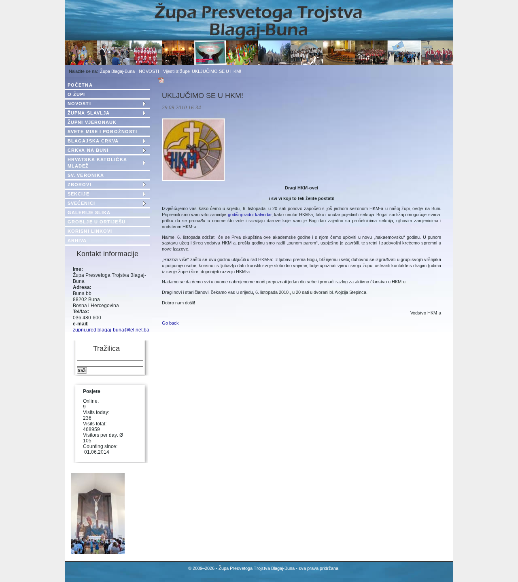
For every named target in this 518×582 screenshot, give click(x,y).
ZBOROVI (79, 184)
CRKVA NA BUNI (88, 150)
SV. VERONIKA (86, 175)
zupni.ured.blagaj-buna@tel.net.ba (111, 330)
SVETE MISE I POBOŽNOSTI (102, 131)
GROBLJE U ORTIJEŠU (96, 221)
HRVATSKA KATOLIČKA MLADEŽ (97, 162)
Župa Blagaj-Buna (117, 71)
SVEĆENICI (81, 203)
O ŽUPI (76, 94)
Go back (170, 323)
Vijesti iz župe (176, 71)
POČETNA (80, 85)
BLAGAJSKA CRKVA (93, 140)
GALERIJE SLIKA (89, 212)
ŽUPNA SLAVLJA (89, 112)
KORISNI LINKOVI (90, 231)
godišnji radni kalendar (250, 214)
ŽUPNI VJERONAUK (92, 122)
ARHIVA (77, 240)
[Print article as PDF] (161, 81)
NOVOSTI (149, 71)
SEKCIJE (78, 193)
